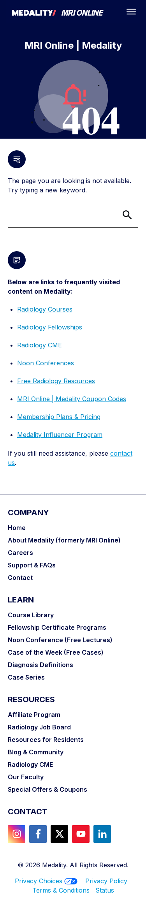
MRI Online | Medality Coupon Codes (71, 399)
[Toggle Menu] (131, 12)
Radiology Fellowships (49, 327)
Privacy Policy (106, 881)
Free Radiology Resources (56, 381)
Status (104, 890)
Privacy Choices (38, 881)
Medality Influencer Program (59, 435)
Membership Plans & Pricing (58, 417)
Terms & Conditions (63, 890)
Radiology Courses (44, 309)
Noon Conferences (45, 363)
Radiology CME (39, 345)
